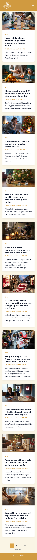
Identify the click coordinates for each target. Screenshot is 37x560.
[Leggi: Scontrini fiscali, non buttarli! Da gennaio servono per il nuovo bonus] (18, 21)
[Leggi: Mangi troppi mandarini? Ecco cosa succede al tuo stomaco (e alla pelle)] (18, 74)
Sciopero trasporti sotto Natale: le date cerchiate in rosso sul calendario (17, 359)
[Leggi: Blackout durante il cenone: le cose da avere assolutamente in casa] (18, 231)
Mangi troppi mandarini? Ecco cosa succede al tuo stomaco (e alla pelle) (17, 93)
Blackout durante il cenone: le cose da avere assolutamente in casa (17, 250)
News (6, 34)
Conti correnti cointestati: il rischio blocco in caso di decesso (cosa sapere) (18, 412)
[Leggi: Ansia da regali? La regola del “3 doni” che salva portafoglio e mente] (18, 443)
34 (25, 545)
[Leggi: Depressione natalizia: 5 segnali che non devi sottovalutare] (18, 124)
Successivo (18, 549)
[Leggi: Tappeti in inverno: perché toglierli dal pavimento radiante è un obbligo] (18, 496)
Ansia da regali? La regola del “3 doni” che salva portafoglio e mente (18, 462)
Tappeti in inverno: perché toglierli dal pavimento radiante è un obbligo (18, 515)
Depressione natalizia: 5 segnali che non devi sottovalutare (17, 144)
